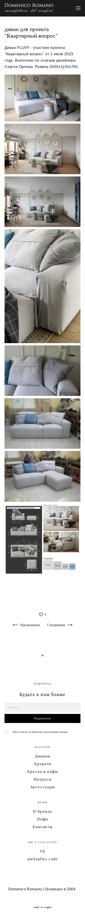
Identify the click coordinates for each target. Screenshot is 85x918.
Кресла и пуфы (42, 771)
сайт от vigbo (43, 907)
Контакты (43, 826)
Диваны (43, 756)
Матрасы (43, 779)
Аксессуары (42, 787)
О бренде (42, 811)
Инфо (42, 819)
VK (42, 851)
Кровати (42, 763)
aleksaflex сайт (42, 859)
